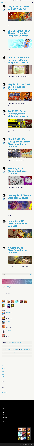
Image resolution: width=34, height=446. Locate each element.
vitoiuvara (4, 356)
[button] (32, 2)
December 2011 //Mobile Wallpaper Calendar (17, 223)
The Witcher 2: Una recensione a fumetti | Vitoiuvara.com (11, 349)
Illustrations (4, 10)
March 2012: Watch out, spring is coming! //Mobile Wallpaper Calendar (19, 143)
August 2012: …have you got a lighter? (18, 7)
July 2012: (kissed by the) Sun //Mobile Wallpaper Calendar (19, 33)
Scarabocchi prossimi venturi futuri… (25, 349)
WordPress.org (5, 419)
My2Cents (3, 374)
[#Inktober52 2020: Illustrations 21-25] (17, 301)
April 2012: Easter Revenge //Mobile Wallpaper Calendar (18, 113)
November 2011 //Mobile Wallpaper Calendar (17, 250)
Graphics (3, 368)
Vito (3, 9)
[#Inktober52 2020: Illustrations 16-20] (25, 301)
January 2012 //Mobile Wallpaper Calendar (19, 196)
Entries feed (4, 390)
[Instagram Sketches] (4, 301)
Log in (3, 389)
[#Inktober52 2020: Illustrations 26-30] (12, 301)
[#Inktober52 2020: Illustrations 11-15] (4, 306)
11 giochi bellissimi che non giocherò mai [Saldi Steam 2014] (14, 342)
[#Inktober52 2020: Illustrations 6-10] (12, 306)
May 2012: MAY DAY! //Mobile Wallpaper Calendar (19, 87)
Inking (3, 371)
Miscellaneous (4, 373)
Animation (3, 362)
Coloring (3, 365)
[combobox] (17, 384)
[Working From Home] (8, 301)
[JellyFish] (8, 306)
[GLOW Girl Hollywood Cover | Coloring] (21, 301)
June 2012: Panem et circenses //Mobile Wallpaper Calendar (19, 60)
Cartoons (3, 363)
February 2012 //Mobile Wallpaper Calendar (17, 171)
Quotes (3, 376)
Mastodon (8, 421)
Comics (4, 408)
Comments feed (4, 392)
